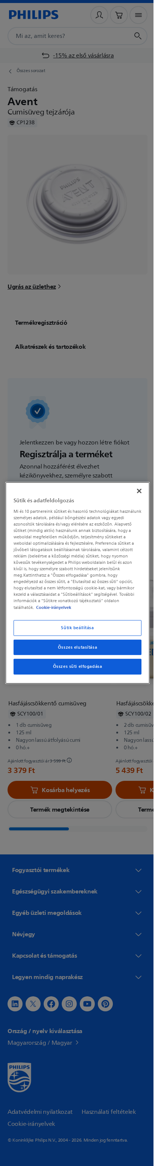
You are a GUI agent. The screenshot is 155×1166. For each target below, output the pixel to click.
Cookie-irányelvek (52, 607)
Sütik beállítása (74, 627)
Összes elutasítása (74, 647)
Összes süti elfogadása (74, 666)
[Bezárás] (135, 491)
